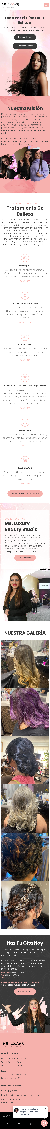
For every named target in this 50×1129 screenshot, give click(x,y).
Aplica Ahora (7, 1102)
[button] (46, 5)
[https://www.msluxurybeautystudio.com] (10, 5)
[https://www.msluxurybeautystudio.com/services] (25, 258)
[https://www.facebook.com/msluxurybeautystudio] (7, 1124)
